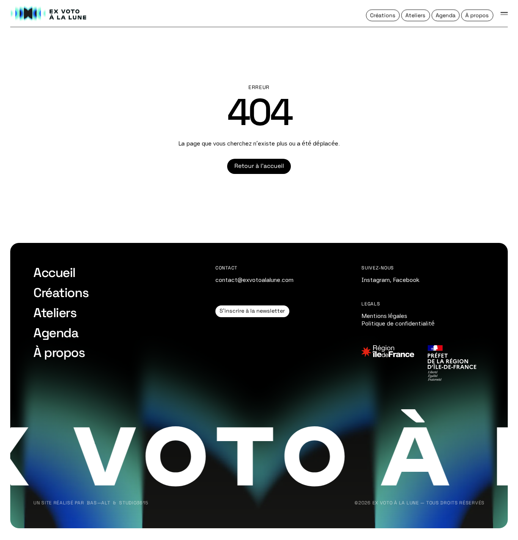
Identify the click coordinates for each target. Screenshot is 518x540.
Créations (60, 292)
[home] (49, 13)
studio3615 (133, 503)
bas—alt (98, 503)
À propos (59, 352)
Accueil (54, 272)
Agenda (55, 332)
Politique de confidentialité (398, 323)
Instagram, (376, 279)
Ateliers (55, 312)
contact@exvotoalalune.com (254, 279)
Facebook (406, 279)
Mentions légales (384, 315)
